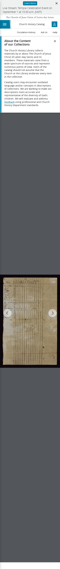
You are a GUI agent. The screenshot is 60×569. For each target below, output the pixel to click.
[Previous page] (7, 313)
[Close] (55, 41)
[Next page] (52, 313)
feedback (9, 102)
